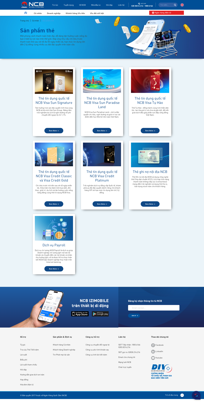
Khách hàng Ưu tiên (75, 13)
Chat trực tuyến (125, 367)
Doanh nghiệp (54, 13)
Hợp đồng (24, 379)
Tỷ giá (22, 344)
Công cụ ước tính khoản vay (97, 349)
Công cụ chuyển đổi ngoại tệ (97, 344)
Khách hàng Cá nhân (61, 344)
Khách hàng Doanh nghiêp (64, 349)
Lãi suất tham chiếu (28, 364)
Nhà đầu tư (95, 5)
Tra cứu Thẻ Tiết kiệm (29, 349)
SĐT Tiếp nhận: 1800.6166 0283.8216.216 (129, 345)
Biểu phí (23, 359)
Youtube (158, 357)
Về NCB (82, 5)
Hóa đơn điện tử (26, 384)
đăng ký (134, 315)
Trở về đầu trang (171, 395)
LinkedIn (159, 351)
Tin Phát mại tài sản (61, 354)
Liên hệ (121, 5)
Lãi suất (23, 354)
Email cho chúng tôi (126, 357)
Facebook (159, 345)
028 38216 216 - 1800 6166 (142, 6)
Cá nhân (38, 13)
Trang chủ (24, 20)
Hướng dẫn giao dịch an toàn (32, 374)
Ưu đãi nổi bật (97, 13)
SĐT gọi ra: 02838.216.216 (129, 352)
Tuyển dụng (69, 5)
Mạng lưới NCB (124, 362)
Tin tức (55, 5)
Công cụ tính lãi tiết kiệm (96, 354)
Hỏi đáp (109, 5)
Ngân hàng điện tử (162, 12)
